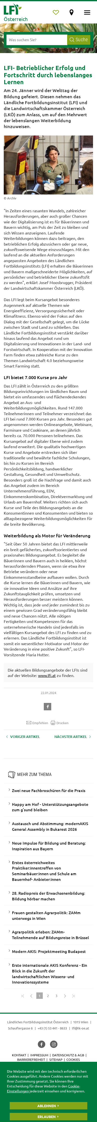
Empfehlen (40, 723)
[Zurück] (31, 995)
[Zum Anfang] (22, 995)
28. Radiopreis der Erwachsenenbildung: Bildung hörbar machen (48, 895)
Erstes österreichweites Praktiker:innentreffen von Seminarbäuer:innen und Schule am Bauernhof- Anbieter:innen (44, 871)
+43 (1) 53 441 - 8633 (52, 1028)
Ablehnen (46, 1105)
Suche (82, 39)
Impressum (39, 1055)
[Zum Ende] (73, 995)
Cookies (73, 1059)
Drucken (62, 723)
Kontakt (19, 1055)
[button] (48, 705)
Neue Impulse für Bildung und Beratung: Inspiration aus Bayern (49, 845)
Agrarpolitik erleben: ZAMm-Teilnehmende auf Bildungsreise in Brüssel (50, 934)
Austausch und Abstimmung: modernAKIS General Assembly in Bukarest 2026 (50, 826)
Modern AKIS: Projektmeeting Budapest (49, 951)
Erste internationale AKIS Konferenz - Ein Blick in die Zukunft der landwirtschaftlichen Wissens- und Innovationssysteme (49, 973)
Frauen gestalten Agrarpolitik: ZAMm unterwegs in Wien (46, 915)
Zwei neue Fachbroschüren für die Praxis (48, 790)
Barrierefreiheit (31, 1059)
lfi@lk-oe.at (80, 1028)
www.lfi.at (47, 675)
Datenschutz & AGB (68, 1055)
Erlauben (47, 1116)
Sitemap (55, 1059)
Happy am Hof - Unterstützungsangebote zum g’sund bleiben (50, 806)
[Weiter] (65, 995)
